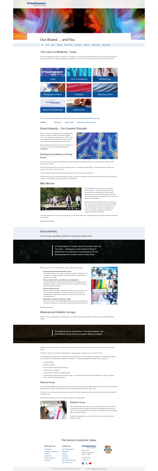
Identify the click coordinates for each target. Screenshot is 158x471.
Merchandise (96, 45)
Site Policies (65, 458)
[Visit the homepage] (36, 4)
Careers (64, 453)
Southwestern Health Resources (98, 469)
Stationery (87, 45)
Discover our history (46, 307)
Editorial (59, 45)
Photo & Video (68, 45)
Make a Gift (65, 451)
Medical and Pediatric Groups (86, 122)
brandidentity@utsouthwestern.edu (89, 118)
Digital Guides (106, 45)
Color (53, 45)
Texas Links (65, 456)
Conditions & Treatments (51, 451)
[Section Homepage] (42, 45)
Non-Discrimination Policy (69, 460)
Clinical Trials (48, 456)
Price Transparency (67, 462)
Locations (47, 453)
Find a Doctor (48, 449)
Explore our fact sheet (47, 221)
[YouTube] (90, 464)
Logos (47, 45)
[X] (86, 464)
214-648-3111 (86, 460)
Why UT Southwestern (68, 449)
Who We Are (58, 122)
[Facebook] (83, 464)
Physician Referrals (49, 458)
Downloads (78, 45)
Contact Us (47, 460)
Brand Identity (69, 122)
